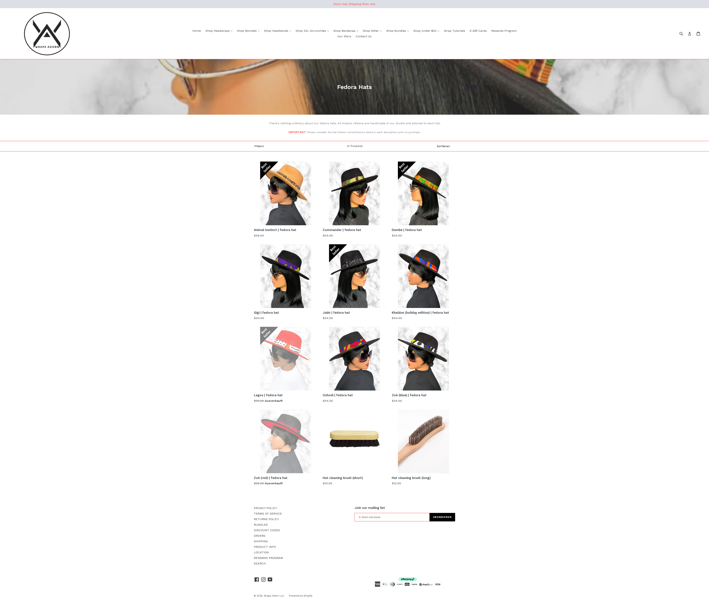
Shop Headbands (276, 30)
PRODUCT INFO (265, 547)
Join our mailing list (369, 508)
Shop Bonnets (247, 30)
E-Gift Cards (478, 30)
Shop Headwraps (218, 30)
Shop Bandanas (344, 30)
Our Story (344, 36)
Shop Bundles (396, 30)
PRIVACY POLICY (265, 508)
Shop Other (371, 30)
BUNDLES (261, 524)
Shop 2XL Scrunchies (311, 30)
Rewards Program (504, 30)
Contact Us (363, 36)
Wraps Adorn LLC (274, 595)
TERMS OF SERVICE (268, 513)
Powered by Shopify (300, 595)
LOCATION (261, 552)
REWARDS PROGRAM (268, 558)
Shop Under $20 (425, 30)
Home (196, 30)
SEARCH (260, 563)
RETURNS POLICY (266, 519)
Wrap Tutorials (454, 30)
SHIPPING (261, 541)
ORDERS (259, 535)
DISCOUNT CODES (267, 530)
